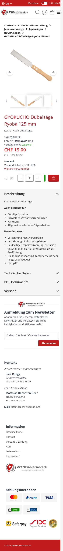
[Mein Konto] (44, 12)
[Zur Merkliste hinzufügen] (12, 178)
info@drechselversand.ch (26, 406)
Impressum (12, 456)
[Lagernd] (45, 178)
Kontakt (10, 436)
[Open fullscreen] (31, 68)
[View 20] (35, 101)
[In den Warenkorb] (53, 178)
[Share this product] (6, 178)
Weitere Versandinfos (16, 168)
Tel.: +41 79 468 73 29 (18, 381)
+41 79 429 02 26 (15, 400)
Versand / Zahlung (16, 441)
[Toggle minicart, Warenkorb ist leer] (52, 12)
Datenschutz (13, 451)
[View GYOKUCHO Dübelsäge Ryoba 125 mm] (18, 101)
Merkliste (33, 3)
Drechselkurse (14, 432)
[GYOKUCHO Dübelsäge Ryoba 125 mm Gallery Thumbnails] (31, 101)
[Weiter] (53, 72)
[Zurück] (10, 72)
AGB (8, 446)
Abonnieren (48, 343)
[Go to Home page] (14, 12)
